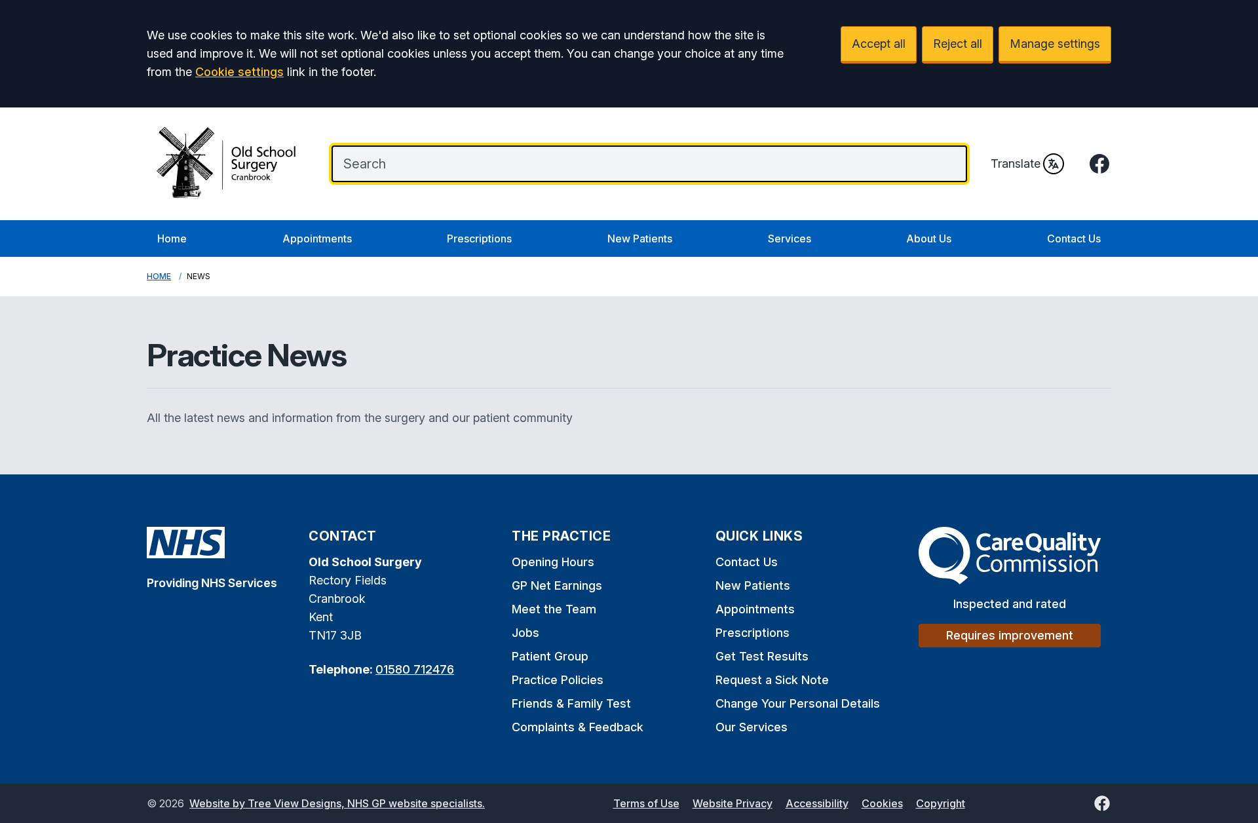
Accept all (878, 43)
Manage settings (1055, 43)
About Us (928, 238)
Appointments (317, 238)
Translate (1015, 163)
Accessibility (817, 803)
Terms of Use (646, 803)
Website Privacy (732, 803)
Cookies (882, 803)
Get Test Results (762, 656)
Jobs (525, 633)
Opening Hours (553, 562)
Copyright (940, 803)
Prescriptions (479, 238)
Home (172, 238)
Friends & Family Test (571, 703)
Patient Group (550, 656)
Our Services (751, 727)
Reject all (957, 43)
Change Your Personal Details (797, 703)
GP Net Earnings (557, 585)
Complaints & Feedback (577, 727)
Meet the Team (554, 609)
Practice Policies (557, 680)
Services (789, 238)
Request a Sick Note (772, 680)
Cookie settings (239, 72)
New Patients (639, 238)
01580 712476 (414, 669)
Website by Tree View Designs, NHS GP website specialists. (337, 803)
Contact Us (1074, 238)
